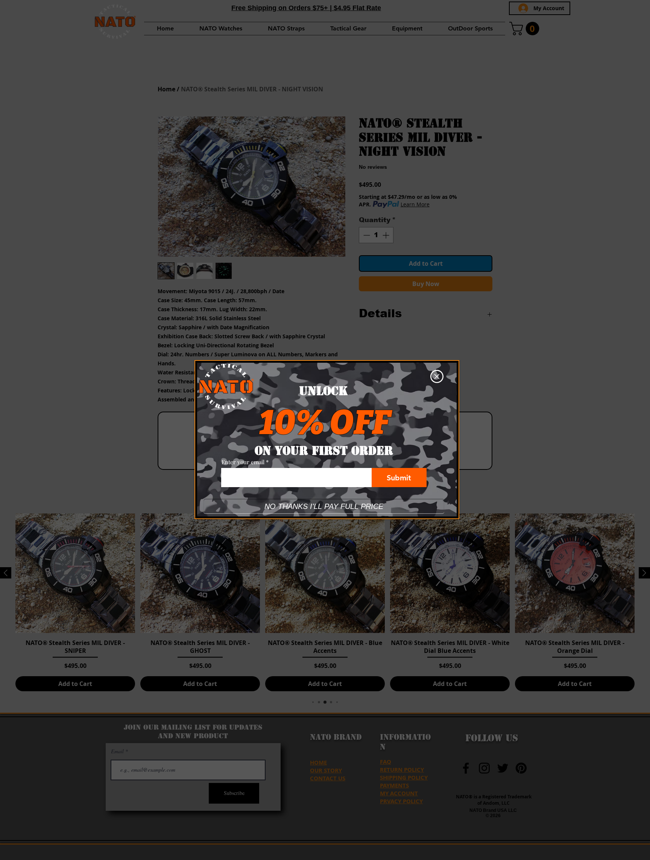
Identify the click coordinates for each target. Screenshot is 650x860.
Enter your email (243, 462)
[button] (436, 376)
